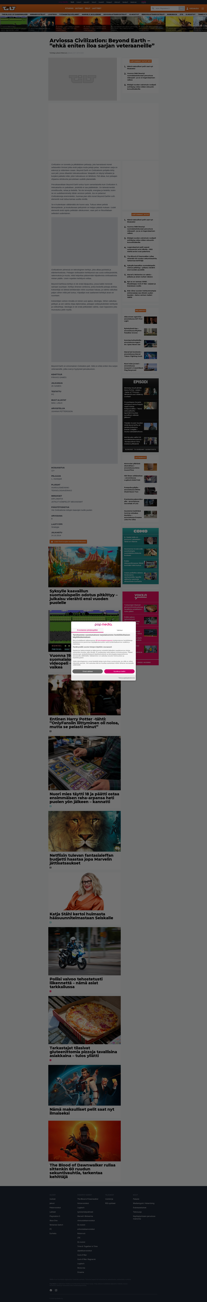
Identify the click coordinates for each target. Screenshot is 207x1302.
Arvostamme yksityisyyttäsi (87, 630)
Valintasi (120, 630)
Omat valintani (88, 671)
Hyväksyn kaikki (119, 671)
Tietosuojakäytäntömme (126, 678)
